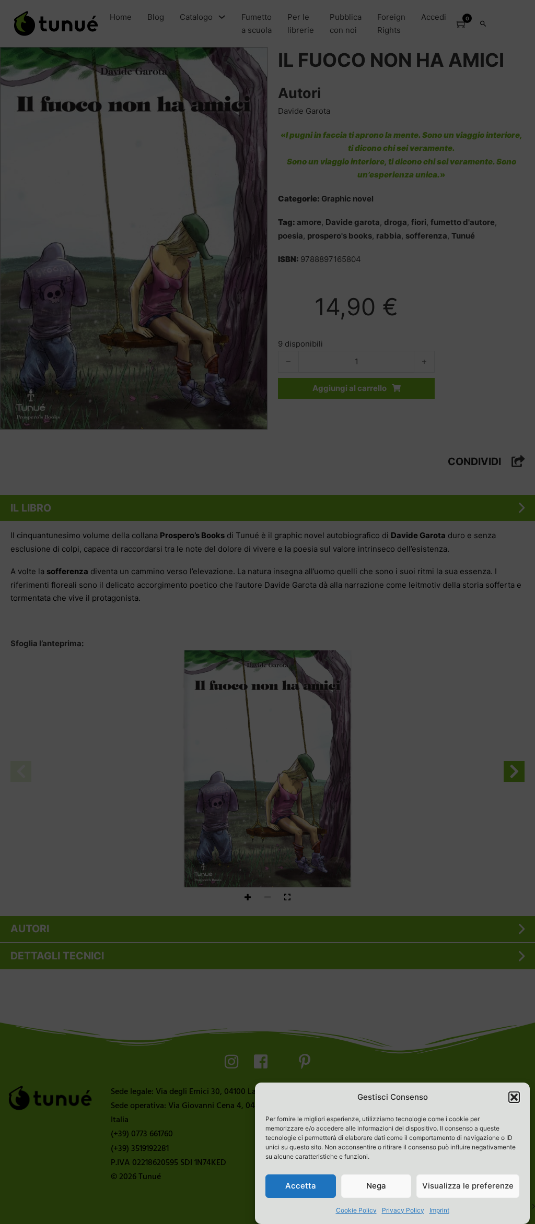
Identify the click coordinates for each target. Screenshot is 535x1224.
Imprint (439, 1210)
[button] (514, 1097)
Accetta (300, 1186)
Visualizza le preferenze (468, 1186)
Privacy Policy (403, 1210)
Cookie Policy (356, 1210)
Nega (376, 1186)
